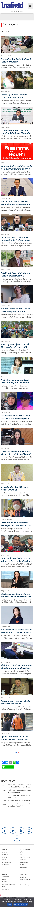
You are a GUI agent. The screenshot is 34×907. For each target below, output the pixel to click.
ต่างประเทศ (5, 874)
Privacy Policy (24, 885)
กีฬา (21, 855)
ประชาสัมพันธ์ (24, 862)
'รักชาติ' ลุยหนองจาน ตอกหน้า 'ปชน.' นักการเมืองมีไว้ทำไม (14, 96)
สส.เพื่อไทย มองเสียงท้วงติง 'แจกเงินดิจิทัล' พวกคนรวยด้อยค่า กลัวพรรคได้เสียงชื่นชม (16, 597)
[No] (32, 902)
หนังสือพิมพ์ (5, 865)
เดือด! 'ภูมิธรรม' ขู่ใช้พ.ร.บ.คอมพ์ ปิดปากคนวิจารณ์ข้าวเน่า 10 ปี (15, 346)
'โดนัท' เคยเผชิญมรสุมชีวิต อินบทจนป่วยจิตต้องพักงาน (19, 791)
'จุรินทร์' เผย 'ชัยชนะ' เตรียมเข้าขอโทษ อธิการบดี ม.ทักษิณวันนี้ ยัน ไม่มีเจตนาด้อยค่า (16, 739)
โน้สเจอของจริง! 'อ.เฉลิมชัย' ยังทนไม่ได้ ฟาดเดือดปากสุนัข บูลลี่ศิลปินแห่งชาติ (16, 418)
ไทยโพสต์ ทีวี (5, 889)
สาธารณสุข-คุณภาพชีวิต (8, 884)
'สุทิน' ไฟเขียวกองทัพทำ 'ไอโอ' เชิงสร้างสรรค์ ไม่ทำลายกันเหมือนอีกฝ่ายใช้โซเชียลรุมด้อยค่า (17, 561)
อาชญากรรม (5, 877)
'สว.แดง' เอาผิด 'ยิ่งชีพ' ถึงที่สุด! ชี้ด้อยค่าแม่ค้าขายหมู (16, 60)
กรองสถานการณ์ (25, 850)
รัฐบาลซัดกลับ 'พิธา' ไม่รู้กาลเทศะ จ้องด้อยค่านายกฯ (15, 488)
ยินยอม (10, 904)
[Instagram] (29, 831)
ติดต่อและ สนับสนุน (25, 880)
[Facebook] (5, 831)
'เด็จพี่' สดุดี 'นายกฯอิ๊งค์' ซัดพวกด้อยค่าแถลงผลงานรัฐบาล (15, 274)
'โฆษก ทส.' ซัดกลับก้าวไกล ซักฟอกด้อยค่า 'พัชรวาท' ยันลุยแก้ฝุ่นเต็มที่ (16, 453)
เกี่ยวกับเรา (23, 877)
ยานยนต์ (4, 882)
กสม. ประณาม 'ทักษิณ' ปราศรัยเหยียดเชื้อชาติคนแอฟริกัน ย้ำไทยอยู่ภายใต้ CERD (16, 204)
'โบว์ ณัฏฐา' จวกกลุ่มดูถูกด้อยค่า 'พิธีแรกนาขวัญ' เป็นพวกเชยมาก (15, 381)
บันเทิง (4, 887)
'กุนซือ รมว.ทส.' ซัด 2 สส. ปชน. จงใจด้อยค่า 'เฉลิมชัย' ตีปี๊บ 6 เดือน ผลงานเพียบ (16, 133)
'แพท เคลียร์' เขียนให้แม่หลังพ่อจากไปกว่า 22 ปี (19, 796)
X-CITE (4, 879)
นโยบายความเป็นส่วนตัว (20, 904)
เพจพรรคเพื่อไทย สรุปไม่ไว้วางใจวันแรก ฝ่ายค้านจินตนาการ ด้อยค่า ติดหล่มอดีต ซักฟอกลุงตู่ (16, 169)
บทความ (4, 857)
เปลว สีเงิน (5, 852)
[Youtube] (21, 831)
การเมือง (4, 850)
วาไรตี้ (21, 852)
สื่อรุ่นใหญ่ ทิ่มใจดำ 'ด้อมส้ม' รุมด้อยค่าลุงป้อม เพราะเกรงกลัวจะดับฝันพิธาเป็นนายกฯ (16, 668)
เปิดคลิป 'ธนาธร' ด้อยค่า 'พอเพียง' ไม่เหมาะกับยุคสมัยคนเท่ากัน (16, 310)
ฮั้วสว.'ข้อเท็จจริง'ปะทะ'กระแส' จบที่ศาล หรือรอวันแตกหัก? (19, 805)
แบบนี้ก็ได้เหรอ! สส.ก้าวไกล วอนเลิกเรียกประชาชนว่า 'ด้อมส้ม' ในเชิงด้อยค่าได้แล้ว (16, 632)
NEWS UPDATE (8, 781)
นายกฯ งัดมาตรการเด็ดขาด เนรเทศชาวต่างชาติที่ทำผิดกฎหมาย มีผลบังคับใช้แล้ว (19, 786)
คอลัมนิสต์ (5, 855)
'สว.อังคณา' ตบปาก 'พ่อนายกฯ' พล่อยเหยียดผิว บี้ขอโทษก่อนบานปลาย (15, 240)
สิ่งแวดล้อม (23, 867)
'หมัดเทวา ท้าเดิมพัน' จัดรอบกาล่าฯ (19, 801)
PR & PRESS (24, 875)
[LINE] (17, 839)
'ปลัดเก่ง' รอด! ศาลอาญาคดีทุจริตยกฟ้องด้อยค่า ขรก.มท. (15, 702)
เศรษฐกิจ (4, 860)
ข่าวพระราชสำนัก (6, 862)
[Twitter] (13, 831)
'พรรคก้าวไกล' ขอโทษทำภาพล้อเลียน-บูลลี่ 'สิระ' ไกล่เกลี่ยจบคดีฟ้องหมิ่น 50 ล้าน (16, 525)
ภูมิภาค (22, 865)
